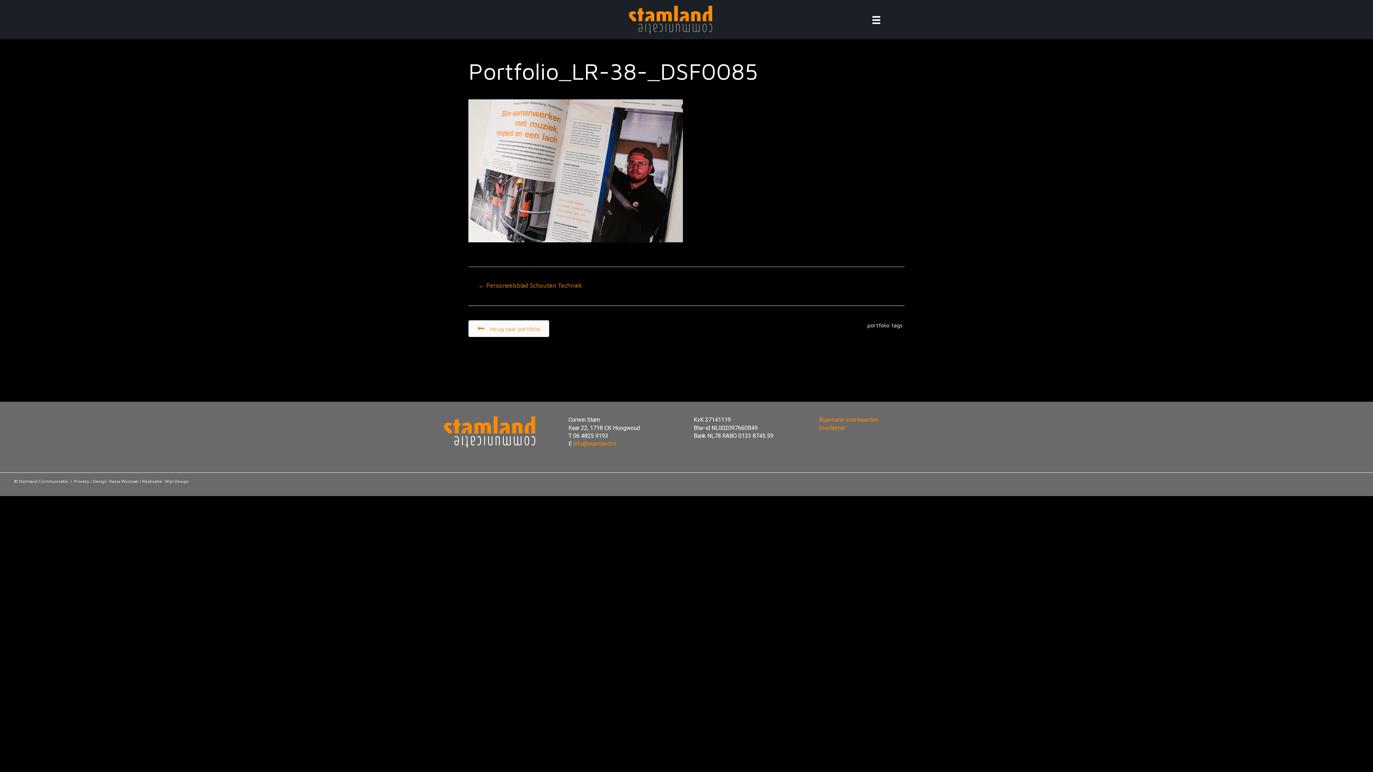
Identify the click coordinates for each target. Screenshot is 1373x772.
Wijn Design (176, 481)
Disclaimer (832, 428)
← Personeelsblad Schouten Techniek (530, 285)
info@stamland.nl (594, 443)
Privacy (81, 481)
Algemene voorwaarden (848, 419)
